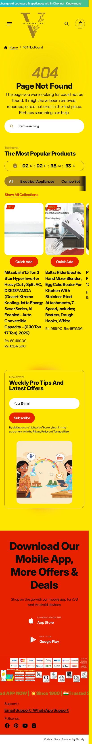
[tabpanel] (44, 277)
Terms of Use (61, 431)
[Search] (11, 126)
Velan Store (53, 739)
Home (13, 47)
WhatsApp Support (51, 710)
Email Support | (18, 710)
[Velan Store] (33, 23)
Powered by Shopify (72, 739)
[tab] (11, 181)
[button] (9, 24)
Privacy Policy (40, 431)
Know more (51, 3)
